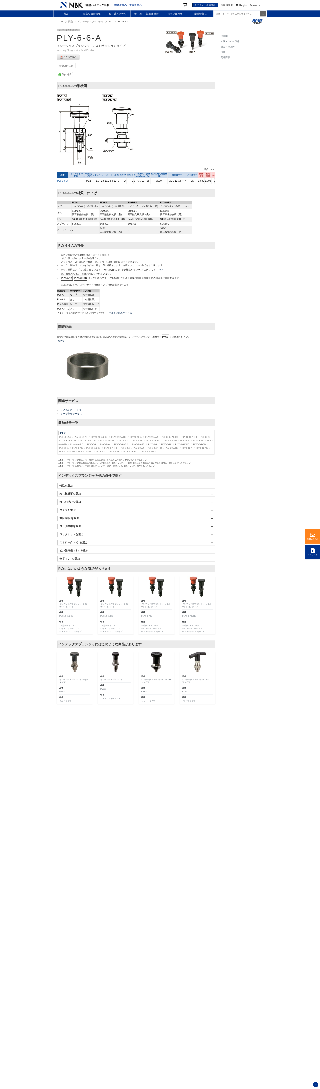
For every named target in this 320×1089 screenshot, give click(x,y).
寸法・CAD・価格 (230, 41)
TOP (60, 21)
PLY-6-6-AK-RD (93, 448)
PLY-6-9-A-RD (172, 448)
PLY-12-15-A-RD (189, 437)
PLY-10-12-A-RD (118, 437)
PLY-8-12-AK (202, 448)
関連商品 (225, 57)
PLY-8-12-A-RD (85, 452)
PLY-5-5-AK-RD (121, 444)
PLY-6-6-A (62, 180)
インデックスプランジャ (91, 21)
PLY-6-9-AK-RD (155, 448)
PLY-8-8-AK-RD (130, 452)
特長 (223, 52)
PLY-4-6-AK (198, 441)
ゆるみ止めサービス (71, 410)
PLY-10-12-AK (80, 437)
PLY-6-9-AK (139, 448)
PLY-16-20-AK (70, 441)
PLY (110, 21)
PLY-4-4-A (123, 441)
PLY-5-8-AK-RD (182, 444)
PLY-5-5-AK (105, 444)
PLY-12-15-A (136, 437)
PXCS (61, 341)
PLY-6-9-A (125, 448)
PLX (161, 269)
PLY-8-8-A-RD (147, 452)
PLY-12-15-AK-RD (170, 437)
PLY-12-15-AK (151, 437)
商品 (70, 21)
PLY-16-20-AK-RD (88, 441)
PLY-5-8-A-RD (199, 444)
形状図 (224, 36)
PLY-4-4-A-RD (170, 441)
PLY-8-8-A (100, 452)
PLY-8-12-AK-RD (67, 452)
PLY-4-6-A (185, 441)
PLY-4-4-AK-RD (153, 441)
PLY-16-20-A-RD (107, 441)
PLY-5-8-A (152, 444)
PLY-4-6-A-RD (76, 444)
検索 (263, 13)
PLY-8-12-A (187, 448)
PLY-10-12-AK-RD (99, 437)
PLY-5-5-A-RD (138, 444)
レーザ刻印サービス (71, 413)
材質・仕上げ (228, 46)
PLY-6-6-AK (77, 448)
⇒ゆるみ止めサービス (120, 312)
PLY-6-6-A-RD (110, 448)
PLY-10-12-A (65, 437)
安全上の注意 (66, 65)
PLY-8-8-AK (114, 452)
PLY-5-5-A (91, 444)
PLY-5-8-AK (166, 444)
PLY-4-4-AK (137, 441)
